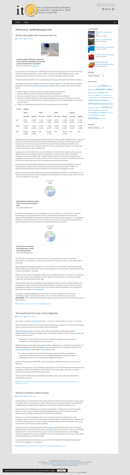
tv (101, 110)
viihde (95, 115)
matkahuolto (47, 381)
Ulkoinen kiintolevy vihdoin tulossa (32, 393)
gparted (22, 446)
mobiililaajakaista (107, 95)
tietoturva (107, 107)
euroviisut (23, 381)
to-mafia (36, 304)
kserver (97, 93)
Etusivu (17, 22)
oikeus (98, 97)
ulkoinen (51, 446)
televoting (63, 381)
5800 (18, 381)
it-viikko (109, 89)
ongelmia (78, 333)
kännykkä (40, 381)
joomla (34, 381)
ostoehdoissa (46, 349)
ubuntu (105, 110)
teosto (31, 304)
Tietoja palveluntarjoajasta (48, 463)
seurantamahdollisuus (23, 349)
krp (93, 93)
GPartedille (49, 430)
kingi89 (71, 460)
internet (100, 89)
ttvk (99, 110)
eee (95, 86)
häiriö (93, 90)
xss (24, 383)
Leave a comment (31, 316)
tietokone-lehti (97, 107)
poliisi (112, 97)
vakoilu (111, 112)
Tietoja (26, 22)
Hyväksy (61, 470)
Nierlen (58, 86)
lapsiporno (103, 92)
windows (103, 115)
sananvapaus (104, 100)
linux (98, 95)
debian (92, 86)
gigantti (29, 381)
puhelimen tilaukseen (26, 331)
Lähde (36, 177)
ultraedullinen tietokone (97, 112)
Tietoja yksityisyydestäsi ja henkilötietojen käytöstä (75, 463)
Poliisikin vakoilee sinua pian (105, 55)
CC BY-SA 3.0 (35, 66)
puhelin (57, 381)
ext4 (18, 446)
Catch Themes (82, 472)
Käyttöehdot (59, 463)
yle (27, 383)
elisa (104, 85)
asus (89, 86)
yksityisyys (93, 118)
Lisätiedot (52, 470)
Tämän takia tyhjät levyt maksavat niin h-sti (36, 35)
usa (108, 112)
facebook (109, 86)
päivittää (35, 321)
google (90, 90)
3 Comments (29, 38)
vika (99, 115)
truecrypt (45, 446)
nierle (27, 304)
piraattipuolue (105, 97)
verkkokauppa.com (45, 304)
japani (90, 93)
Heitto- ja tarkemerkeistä (104, 40)
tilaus (89, 110)
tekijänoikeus (105, 103)
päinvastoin (40, 289)
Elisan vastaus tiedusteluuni (105, 47)
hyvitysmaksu (21, 304)
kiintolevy (32, 446)
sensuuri (93, 103)
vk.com (72, 405)
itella (27, 446)
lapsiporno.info (91, 95)
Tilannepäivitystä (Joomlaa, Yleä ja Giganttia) (36, 313)
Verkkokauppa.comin (39, 86)
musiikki (90, 97)
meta (101, 95)
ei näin (99, 86)
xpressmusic (19, 383)
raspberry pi (93, 100)
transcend (38, 446)
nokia (53, 381)
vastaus (90, 115)
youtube (103, 118)
